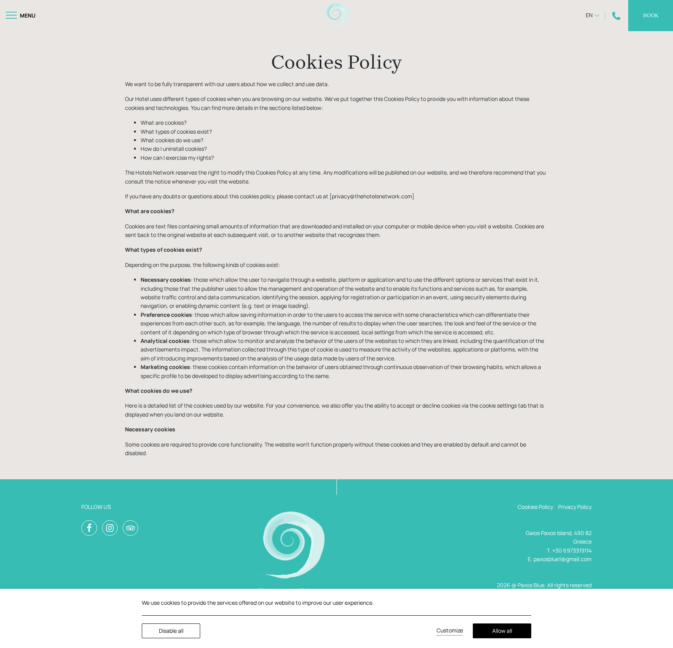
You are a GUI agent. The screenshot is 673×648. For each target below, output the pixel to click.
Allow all (502, 630)
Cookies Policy (535, 506)
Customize (450, 630)
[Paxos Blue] (336, 15)
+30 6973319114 (572, 550)
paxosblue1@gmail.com (563, 559)
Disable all (171, 630)
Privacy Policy (575, 506)
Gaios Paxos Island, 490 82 (559, 533)
